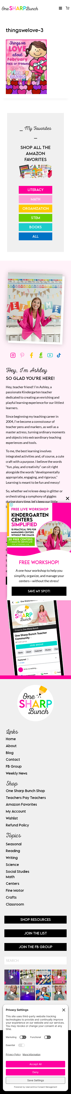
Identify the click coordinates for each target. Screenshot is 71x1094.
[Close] (67, 498)
